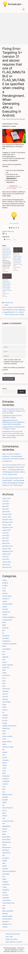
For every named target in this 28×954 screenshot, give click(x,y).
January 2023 (6, 562)
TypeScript (5, 890)
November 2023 (7, 546)
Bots (3, 630)
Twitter (4, 887)
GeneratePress (20, 951)
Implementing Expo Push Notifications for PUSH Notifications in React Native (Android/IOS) (13, 422)
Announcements (7, 604)
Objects (4, 815)
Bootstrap (5, 628)
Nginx (4, 813)
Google (4, 723)
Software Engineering (9, 871)
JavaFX (4, 757)
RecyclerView (6, 842)
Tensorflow (5, 884)
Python (4, 831)
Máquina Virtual (7, 794)
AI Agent (5, 585)
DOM (3, 670)
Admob (4, 580)
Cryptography (6, 649)
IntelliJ (4, 744)
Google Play (6, 728)
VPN (3, 905)
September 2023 (7, 551)
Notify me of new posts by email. (14, 374)
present (4, 829)
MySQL (4, 802)
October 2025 (6, 525)
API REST (5, 609)
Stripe (4, 879)
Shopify (4, 860)
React (4, 834)
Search (4, 388)
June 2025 (5, 535)
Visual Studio (6, 900)
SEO (3, 855)
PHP (3, 823)
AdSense (5, 583)
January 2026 (6, 517)
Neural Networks (7, 808)
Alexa (4, 591)
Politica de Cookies (11, 939)
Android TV (5, 598)
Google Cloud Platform (9, 726)
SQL (3, 876)
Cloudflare (5, 638)
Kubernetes (5, 776)
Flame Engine (6, 702)
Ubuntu (4, 892)
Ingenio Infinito (6, 741)
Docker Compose (7, 665)
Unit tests (5, 895)
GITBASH (5, 715)
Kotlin (4, 773)
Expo (3, 683)
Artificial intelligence (8, 617)
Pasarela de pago (7, 821)
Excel (4, 681)
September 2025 (7, 527)
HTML (4, 739)
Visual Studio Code (8, 903)
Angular (4, 601)
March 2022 (6, 564)
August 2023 (6, 554)
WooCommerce (7, 919)
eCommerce (6, 675)
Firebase (5, 699)
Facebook (5, 691)
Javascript (5, 760)
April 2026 (5, 509)
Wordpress (5, 921)
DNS (3, 659)
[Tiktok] (14, 228)
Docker (4, 662)
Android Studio (7, 596)
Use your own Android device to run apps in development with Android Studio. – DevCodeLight (13, 467)
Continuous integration (9, 643)
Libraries (5, 784)
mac (3, 792)
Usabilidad (5, 898)
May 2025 (5, 538)
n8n (3, 805)
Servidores (5, 858)
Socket (4, 866)
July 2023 (5, 556)
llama (4, 789)
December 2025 (7, 519)
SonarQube (5, 874)
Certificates (6, 636)
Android (6, 302)
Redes (4, 845)
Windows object (7, 916)
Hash (4, 733)
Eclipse (4, 673)
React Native (6, 837)
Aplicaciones (6, 612)
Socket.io (5, 868)
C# (3, 633)
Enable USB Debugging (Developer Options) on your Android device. (13, 472)
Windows (5, 913)
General (4, 710)
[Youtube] (9, 228)
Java (11, 302)
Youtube (5, 927)
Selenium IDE (6, 853)
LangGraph (5, 781)
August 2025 (6, 530)
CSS (3, 651)
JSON (4, 768)
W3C (3, 908)
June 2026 (5, 503)
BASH (4, 622)
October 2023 (6, 548)
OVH (3, 818)
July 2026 (5, 501)
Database (5, 657)
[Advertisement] (14, 28)
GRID (3, 731)
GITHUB (4, 718)
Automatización (7, 620)
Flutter (4, 704)
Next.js (4, 810)
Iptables (4, 752)
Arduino (4, 614)
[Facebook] (18, 228)
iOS (3, 749)
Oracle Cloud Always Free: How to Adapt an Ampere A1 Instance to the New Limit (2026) (13, 411)
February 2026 (7, 514)
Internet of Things (7, 747)
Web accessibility (7, 911)
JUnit (4, 770)
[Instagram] (16, 228)
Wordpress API (7, 924)
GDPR (4, 707)
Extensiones (6, 688)
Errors (4, 678)
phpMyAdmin (6, 826)
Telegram (5, 882)
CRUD (4, 646)
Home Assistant (7, 736)
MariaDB (5, 797)
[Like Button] (3, 234)
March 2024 (6, 543)
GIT (3, 712)
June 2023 (5, 559)
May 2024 (5, 541)
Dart (3, 654)
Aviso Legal (9, 936)
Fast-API (5, 694)
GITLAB (4, 720)
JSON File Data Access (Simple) (14, 314)
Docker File (5, 667)
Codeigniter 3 (6, 641)
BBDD (4, 625)
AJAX (4, 588)
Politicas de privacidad (13, 934)
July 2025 (5, 533)
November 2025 (7, 522)
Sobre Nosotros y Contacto (14, 942)
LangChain (5, 778)
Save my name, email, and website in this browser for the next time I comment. (13, 361)
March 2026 (6, 511)
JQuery (4, 765)
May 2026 (5, 506)
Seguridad (5, 850)
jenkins (4, 763)
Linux (4, 786)
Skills (4, 863)
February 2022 (6, 567)
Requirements (6, 847)
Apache (4, 606)
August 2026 (6, 498)
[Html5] (12, 228)
